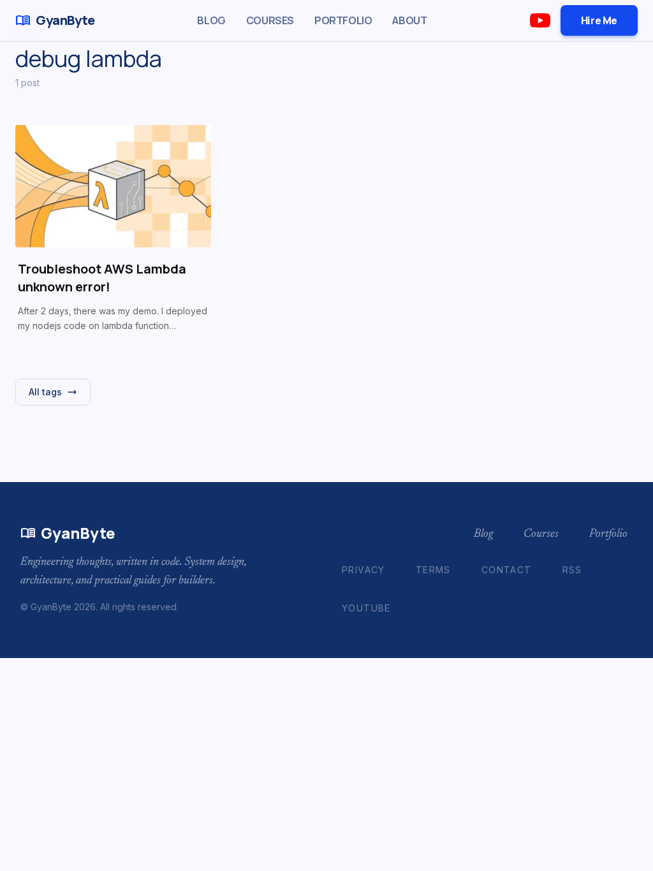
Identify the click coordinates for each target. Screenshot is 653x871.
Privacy (363, 569)
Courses (270, 20)
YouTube (366, 608)
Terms (433, 569)
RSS (572, 569)
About (409, 20)
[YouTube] (540, 20)
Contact (506, 569)
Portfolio (343, 20)
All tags (45, 391)
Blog (211, 20)
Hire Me (599, 20)
